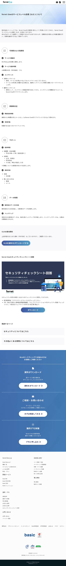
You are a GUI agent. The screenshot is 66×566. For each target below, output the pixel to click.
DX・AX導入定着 (38, 473)
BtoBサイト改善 (38, 471)
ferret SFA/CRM (6, 481)
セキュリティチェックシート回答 (11, 508)
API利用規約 (43, 526)
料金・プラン (6, 471)
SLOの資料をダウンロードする (16, 243)
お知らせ (50, 526)
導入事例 (36, 482)
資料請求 (5, 496)
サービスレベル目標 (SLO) (9, 466)
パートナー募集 (6, 518)
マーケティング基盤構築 (40, 464)
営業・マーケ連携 (38, 466)
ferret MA (5, 478)
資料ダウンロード (60, 2)
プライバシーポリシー (13, 526)
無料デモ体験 (6, 498)
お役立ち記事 (6, 505)
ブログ (56, 526)
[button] (64, 2)
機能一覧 (5, 464)
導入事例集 (5, 501)
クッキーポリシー (25, 526)
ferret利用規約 (35, 526)
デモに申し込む (32, 442)
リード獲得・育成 (38, 462)
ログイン (62, 526)
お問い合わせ (57, 2)
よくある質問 (6, 469)
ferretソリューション (8, 485)
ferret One (36, 563)
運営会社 (4, 526)
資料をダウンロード (32, 385)
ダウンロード (33, 310)
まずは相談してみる (32, 414)
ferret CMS (5, 483)
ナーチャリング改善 (39, 469)
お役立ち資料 (6, 503)
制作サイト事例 (38, 484)
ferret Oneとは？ (7, 462)
